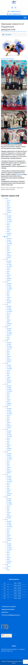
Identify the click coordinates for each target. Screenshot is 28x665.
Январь (9, 212)
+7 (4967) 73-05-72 (14, 11)
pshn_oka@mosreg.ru (15, 14)
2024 (6, 236)
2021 (6, 304)
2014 (6, 452)
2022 (6, 282)
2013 (6, 474)
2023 (6, 259)
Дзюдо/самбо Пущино (7, 58)
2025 (6, 214)
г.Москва (19, 174)
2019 (6, 341)
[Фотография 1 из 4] (14, 75)
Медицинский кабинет (8, 609)
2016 (6, 406)
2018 (6, 363)
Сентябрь (9, 221)
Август (9, 200)
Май (8, 205)
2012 (6, 497)
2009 (6, 564)
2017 (6, 384)
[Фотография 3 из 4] (14, 119)
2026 (6, 198)
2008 (6, 568)
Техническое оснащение (9, 606)
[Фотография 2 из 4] (14, 100)
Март (8, 209)
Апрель (9, 207)
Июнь (8, 203)
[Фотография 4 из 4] (14, 136)
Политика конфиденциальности (11, 615)
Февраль (9, 210)
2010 (6, 542)
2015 (6, 429)
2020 (6, 327)
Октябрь (9, 219)
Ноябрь (9, 217)
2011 (6, 519)
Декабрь (9, 216)
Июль (8, 202)
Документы (5, 612)
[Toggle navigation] (25, 17)
